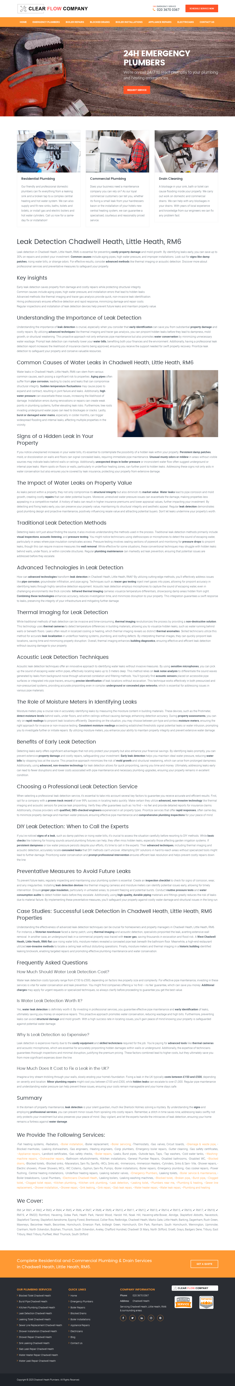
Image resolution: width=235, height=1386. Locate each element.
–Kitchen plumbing (64, 1183)
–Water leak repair (169, 1187)
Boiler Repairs (75, 22)
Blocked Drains (100, 22)
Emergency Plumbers (46, 22)
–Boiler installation (71, 1144)
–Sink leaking (86, 1187)
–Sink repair (103, 1187)
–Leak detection (118, 1183)
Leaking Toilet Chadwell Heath (35, 1319)
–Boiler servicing (120, 1144)
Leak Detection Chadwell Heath (35, 1313)
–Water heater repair (145, 1187)
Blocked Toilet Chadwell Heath (35, 1295)
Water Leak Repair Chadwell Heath (37, 1360)
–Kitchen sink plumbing (92, 1183)
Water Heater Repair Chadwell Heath (38, 1355)
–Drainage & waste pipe (201, 1144)
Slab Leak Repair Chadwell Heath (36, 1349)
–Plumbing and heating (195, 1187)
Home (23, 22)
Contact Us (207, 22)
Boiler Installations (129, 22)
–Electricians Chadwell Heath (79, 1178)
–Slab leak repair (121, 1187)
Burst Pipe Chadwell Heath (33, 1301)
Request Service (136, 89)
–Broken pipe (182, 1178)
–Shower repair (68, 1187)
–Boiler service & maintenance (197, 1173)
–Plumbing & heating (189, 1183)
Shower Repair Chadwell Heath (35, 1337)
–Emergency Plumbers (143, 1173)
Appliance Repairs (160, 22)
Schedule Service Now (202, 8)
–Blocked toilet (163, 1178)
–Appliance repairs (28, 1154)
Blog (73, 1337)
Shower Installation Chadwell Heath (38, 1331)
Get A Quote (204, 1263)
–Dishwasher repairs (51, 1158)
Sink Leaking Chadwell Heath (34, 1343)
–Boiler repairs (103, 1154)
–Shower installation (45, 1187)
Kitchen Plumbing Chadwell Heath (37, 1307)
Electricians (185, 22)
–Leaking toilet (139, 1183)
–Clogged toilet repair (37, 1183)
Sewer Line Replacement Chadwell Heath (40, 1325)
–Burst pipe (198, 1178)
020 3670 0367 (168, 9)
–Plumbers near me (162, 1183)
